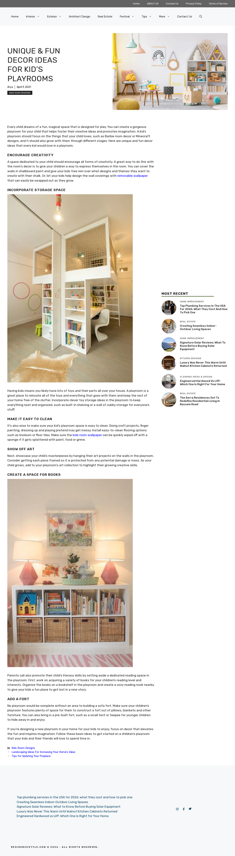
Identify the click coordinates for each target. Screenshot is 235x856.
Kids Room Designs (19, 93)
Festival (125, 16)
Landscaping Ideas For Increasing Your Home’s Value (43, 752)
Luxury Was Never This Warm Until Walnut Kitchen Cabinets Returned (203, 364)
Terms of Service (218, 3)
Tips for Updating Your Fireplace (31, 756)
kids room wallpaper (87, 435)
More (162, 16)
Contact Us (172, 3)
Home (136, 3)
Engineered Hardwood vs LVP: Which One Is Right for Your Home (202, 382)
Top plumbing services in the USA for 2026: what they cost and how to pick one (203, 309)
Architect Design (79, 16)
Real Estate (105, 16)
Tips (144, 16)
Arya (10, 87)
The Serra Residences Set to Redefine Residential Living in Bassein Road (200, 401)
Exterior (52, 16)
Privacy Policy (194, 3)
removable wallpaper (132, 176)
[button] (201, 16)
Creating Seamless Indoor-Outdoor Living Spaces (198, 327)
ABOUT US (152, 3)
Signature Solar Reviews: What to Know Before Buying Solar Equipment (202, 346)
